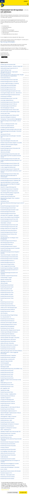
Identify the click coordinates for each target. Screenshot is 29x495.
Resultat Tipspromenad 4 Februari (7, 318)
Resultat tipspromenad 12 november (8, 347)
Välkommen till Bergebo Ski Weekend (8, 117)
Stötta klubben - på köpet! (6, 222)
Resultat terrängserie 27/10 (6, 472)
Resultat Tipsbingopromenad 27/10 (8, 262)
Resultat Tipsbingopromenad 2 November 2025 (10, 158)
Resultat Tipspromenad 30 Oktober (8, 465)
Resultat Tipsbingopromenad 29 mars (8, 87)
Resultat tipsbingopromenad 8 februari (8, 105)
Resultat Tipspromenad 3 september (8, 357)
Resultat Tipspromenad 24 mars (7, 296)
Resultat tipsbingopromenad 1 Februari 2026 (10, 109)
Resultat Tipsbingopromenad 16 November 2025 (10, 148)
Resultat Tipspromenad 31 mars (7, 292)
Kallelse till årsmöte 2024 (6, 250)
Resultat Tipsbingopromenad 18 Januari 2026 (10, 115)
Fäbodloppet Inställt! (5, 366)
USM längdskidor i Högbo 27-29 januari (8, 416)
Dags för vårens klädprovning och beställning (10, 217)
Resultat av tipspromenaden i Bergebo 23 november (11, 142)
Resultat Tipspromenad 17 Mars (7, 298)
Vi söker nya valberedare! (6, 146)
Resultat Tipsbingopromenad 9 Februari (9, 240)
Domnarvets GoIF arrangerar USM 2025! (9, 322)
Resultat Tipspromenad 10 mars (7, 302)
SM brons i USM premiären (6, 414)
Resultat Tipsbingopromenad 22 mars (8, 89)
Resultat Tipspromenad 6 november (8, 458)
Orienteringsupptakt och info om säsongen (9, 221)
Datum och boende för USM (6, 288)
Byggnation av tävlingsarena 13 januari (8, 427)
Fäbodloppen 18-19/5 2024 (6, 281)
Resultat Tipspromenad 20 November (8, 449)
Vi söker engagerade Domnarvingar (8, 266)
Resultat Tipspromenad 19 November (8, 341)
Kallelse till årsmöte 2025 (6, 150)
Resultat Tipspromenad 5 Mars (7, 392)
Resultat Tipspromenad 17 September (8, 355)
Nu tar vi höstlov (4, 469)
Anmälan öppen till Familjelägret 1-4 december (10, 467)
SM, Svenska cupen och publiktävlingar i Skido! (10, 111)
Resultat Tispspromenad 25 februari (8, 305)
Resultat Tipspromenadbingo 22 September (9, 268)
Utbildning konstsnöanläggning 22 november (10, 463)
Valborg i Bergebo (4, 283)
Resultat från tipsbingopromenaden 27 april (9, 206)
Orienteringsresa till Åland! (6, 96)
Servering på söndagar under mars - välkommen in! (11, 92)
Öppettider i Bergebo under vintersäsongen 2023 (11, 431)
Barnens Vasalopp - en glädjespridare (8, 394)
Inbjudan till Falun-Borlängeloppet (7, 326)
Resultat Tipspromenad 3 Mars (7, 303)
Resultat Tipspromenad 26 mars (7, 378)
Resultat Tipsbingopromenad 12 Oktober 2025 (10, 169)
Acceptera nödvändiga (13, 492)
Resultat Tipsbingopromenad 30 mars (8, 213)
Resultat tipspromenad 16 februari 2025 (9, 234)
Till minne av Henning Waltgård (7, 194)
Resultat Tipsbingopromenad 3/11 (7, 260)
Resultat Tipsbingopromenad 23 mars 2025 (9, 219)
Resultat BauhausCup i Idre (6, 437)
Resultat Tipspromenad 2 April (7, 376)
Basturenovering (4, 236)
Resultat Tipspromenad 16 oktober (8, 476)
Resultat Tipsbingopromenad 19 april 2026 (9, 79)
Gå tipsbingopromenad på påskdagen (8, 85)
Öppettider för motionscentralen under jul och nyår (11, 129)
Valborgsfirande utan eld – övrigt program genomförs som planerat (9, 72)
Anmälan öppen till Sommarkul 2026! (8, 64)
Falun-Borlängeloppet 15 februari (7, 107)
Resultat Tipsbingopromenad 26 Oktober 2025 (10, 163)
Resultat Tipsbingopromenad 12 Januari (9, 246)
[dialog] (14, 487)
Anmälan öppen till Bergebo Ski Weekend (9, 332)
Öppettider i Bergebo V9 (5, 397)
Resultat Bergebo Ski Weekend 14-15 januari (10, 424)
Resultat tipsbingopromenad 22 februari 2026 (10, 102)
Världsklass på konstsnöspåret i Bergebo (9, 144)
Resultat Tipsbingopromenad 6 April (8, 211)
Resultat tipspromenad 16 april (7, 374)
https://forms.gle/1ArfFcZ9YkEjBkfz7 (8, 42)
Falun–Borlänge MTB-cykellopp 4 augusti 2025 (10, 192)
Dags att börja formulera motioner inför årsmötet (11, 471)
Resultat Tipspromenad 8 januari (7, 425)
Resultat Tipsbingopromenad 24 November (9, 256)
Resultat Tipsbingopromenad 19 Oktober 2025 (10, 165)
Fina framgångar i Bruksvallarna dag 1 (8, 451)
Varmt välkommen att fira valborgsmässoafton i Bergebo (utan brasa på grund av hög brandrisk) (12, 75)
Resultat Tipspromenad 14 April (7, 286)
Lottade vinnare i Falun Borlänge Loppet (9, 307)
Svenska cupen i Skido (5, 113)
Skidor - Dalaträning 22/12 (6, 429)
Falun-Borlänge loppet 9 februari (7, 242)
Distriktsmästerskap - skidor (6, 420)
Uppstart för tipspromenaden (7, 361)
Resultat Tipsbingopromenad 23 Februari (9, 232)
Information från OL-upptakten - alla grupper (10, 215)
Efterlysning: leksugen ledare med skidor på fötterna (11, 350)
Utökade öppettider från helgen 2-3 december (10, 337)
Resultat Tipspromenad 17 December (8, 335)
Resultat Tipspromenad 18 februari (8, 309)
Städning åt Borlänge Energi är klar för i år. (9, 68)
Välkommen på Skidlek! (5, 152)
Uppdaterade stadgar (5, 390)
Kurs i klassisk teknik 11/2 (6, 317)
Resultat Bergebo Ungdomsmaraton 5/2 (9, 410)
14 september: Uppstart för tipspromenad (9, 190)
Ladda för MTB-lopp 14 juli (6, 70)
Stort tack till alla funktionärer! (7, 244)
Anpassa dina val (5, 489)
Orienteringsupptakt (5, 363)
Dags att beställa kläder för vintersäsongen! (10, 182)
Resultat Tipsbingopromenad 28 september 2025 (10, 178)
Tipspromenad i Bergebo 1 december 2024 (9, 254)
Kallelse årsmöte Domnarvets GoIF (8, 453)
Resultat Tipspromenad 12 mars (7, 386)
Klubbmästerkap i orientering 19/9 (7, 359)
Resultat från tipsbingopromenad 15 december (10, 248)
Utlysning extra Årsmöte (5, 134)
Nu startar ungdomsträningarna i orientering (10, 83)
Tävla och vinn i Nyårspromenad (7, 125)
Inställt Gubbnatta (4, 456)
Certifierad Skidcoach (5, 405)
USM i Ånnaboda (4, 313)
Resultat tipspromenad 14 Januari (7, 328)
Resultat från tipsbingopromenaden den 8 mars (10, 94)
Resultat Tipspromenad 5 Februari (7, 409)
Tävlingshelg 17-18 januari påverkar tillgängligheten (11, 119)
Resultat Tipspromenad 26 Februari (8, 395)
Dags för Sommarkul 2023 (6, 364)
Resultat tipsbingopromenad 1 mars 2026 (9, 98)
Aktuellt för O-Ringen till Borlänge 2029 (8, 187)
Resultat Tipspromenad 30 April (7, 370)
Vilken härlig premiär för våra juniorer (8, 339)
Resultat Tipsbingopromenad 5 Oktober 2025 (10, 173)
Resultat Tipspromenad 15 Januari (7, 422)
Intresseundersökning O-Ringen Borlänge (9, 315)
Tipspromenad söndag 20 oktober (7, 264)
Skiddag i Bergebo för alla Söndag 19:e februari (10, 407)
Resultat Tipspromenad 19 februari (8, 401)
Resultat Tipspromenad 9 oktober (7, 478)
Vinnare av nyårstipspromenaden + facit (9, 123)
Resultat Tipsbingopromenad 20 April (8, 207)
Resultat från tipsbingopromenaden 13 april (9, 209)
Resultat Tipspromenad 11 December (8, 433)
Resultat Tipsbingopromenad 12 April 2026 (9, 81)
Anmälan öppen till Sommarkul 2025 (8, 196)
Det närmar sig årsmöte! (5, 138)
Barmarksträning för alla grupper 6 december (10, 441)
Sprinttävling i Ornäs (5, 201)
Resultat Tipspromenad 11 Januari (7, 311)
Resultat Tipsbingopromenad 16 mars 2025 (9, 224)
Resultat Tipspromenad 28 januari (7, 320)
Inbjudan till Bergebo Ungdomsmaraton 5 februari (11, 412)
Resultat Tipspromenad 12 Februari (8, 403)
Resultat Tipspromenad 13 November (8, 455)
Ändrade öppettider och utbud (7, 294)
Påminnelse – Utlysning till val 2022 (8, 474)
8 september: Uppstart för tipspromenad (9, 275)
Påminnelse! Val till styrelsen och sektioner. (12, 11)
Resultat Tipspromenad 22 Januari (7, 418)
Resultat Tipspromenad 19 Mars (7, 384)
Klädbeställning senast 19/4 (6, 382)
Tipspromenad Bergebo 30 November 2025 (9, 140)
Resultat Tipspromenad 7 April (7, 290)
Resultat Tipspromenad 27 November (8, 445)
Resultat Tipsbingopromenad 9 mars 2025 (9, 226)
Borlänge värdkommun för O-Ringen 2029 (9, 228)
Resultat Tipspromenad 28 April (7, 285)
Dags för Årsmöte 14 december (7, 435)
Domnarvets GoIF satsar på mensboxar (9, 230)
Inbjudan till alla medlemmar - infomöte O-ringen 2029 (11, 66)
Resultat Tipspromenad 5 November (8, 348)
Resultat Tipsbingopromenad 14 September (9, 189)
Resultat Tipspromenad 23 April (7, 372)
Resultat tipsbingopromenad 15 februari (9, 104)
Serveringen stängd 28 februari (7, 100)
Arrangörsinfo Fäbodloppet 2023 (7, 399)
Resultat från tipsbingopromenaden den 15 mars (11, 90)
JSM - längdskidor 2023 (5, 388)
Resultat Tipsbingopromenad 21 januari (9, 324)
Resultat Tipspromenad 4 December (8, 443)
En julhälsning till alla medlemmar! (7, 127)
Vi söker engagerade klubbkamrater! (8, 167)
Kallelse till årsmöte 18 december (7, 343)
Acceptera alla (23, 492)
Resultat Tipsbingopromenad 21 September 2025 (10, 180)
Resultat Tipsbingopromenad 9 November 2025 (10, 154)
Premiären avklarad (5, 447)
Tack (1, 300)
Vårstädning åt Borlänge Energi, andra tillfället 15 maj (11, 368)
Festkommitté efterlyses (5, 77)
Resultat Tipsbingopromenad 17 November (9, 258)
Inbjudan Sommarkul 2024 (6, 279)
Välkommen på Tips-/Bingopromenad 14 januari (10, 330)
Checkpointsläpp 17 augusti (6, 277)
